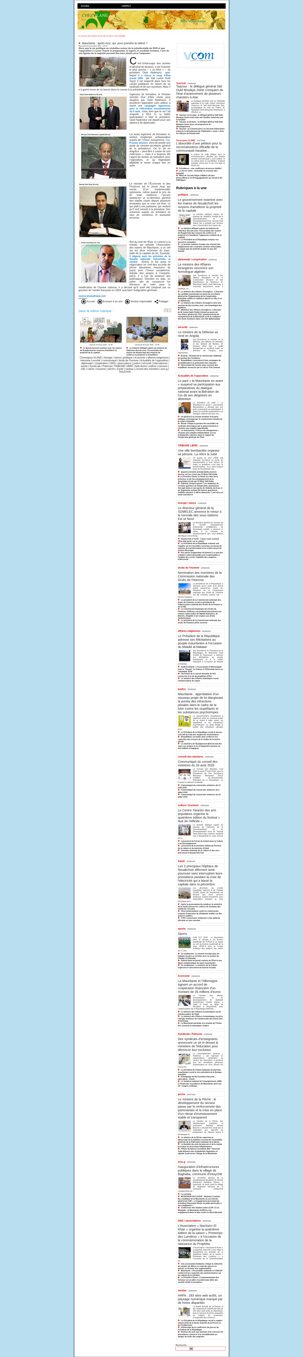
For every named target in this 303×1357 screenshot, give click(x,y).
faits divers (141, 366)
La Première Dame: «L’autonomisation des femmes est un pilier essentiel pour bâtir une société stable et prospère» (198, 1279)
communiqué (109, 360)
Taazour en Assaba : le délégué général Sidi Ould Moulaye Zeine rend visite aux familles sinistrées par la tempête (199, 117)
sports (84, 366)
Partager (163, 301)
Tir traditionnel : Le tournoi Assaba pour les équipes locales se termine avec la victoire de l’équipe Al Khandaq (199, 956)
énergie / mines (112, 357)
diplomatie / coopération (94, 363)
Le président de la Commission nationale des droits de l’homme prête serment (199, 621)
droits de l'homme (128, 360)
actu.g (164, 369)
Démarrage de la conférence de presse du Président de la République (198, 1328)
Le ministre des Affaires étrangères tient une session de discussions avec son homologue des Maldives (200, 305)
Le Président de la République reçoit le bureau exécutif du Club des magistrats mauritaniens (200, 733)
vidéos (152, 366)
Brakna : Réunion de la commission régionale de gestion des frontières (200, 357)
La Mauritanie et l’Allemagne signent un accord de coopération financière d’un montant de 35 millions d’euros (199, 986)
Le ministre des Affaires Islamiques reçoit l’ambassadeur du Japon (198, 679)
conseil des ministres (147, 369)
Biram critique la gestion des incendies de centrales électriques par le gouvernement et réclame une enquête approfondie (198, 425)
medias (129, 369)
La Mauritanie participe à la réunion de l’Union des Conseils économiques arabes (200, 1024)
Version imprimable (141, 301)
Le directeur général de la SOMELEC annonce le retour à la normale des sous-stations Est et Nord (199, 513)
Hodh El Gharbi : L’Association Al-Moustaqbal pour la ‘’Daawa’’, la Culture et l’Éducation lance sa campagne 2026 (200, 669)
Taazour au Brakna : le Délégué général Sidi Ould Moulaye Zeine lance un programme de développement (199, 124)
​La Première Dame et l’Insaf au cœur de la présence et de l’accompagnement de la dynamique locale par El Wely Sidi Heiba (198, 478)
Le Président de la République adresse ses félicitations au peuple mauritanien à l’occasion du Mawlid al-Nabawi (200, 641)
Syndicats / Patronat (100, 366)
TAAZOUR (125, 371)
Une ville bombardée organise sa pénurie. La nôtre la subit (199, 452)
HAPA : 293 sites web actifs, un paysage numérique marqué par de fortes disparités (200, 1299)
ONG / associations (120, 363)
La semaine (186, 1194)
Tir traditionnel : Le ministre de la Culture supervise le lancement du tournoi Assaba (197, 966)
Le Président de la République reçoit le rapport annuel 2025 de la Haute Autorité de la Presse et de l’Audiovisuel (200, 1322)
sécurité (147, 363)
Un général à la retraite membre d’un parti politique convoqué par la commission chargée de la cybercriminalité (200, 419)
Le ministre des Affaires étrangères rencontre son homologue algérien (195, 268)
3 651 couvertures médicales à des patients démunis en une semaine (199, 919)
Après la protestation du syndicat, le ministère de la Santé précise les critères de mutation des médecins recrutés (200, 906)
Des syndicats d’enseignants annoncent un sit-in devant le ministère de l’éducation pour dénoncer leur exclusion (198, 1044)
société (96, 360)
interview (85, 360)
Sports (182, 933)
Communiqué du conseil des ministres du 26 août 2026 (197, 763)
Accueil (85, 6)
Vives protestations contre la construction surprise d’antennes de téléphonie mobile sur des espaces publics (200, 913)
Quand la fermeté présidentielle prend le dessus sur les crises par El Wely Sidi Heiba (197, 473)
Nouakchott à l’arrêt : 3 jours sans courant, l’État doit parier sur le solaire (198, 540)
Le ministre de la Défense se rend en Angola (198, 333)
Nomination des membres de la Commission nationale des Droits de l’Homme (200, 576)
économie (140, 357)
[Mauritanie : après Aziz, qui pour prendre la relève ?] (103, 57)
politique (128, 357)
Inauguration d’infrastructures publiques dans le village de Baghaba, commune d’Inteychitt (200, 1170)
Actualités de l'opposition (154, 360)
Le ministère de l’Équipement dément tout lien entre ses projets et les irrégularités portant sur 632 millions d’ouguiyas (200, 746)
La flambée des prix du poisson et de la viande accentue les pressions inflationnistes (200, 1145)
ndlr (83, 369)
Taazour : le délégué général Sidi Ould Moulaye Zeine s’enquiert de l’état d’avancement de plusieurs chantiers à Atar (199, 92)
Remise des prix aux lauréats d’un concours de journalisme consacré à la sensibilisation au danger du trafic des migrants (200, 1334)
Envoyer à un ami (112, 301)
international (160, 363)
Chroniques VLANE (91, 357)
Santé (120, 369)
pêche (111, 369)
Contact (126, 6)
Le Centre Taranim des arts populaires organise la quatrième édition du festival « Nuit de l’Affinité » (199, 815)
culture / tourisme (96, 369)
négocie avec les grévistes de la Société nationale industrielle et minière (149, 259)
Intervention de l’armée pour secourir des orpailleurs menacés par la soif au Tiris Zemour (199, 366)
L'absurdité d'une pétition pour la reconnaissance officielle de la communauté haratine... (199, 147)
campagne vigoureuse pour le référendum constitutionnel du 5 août (150, 108)
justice (137, 363)
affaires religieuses (158, 357)
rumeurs (162, 366)
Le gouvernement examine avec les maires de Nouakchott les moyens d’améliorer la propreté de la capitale (101, 350)
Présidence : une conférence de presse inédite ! (200, 168)
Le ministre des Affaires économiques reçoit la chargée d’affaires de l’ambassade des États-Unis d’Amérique (200, 1018)
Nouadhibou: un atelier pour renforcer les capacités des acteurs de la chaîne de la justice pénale (199, 739)
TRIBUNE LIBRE (123, 366)
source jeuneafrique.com (92, 296)
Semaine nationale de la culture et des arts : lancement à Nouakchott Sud (199, 851)
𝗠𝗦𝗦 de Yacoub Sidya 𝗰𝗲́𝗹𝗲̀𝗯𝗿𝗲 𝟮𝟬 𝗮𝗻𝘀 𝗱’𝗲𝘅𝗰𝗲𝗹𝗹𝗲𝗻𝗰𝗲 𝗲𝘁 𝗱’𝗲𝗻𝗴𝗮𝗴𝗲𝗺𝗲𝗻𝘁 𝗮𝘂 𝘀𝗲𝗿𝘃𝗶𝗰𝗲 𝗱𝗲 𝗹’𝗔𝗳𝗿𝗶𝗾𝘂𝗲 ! (199, 177)
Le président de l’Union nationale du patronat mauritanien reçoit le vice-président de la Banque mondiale (200, 1072)
